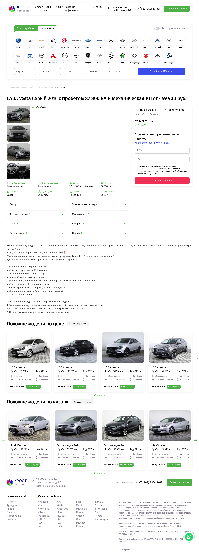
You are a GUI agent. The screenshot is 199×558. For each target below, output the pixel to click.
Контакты (97, 7)
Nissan (80, 512)
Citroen (42, 512)
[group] (81, 142)
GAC (59, 501)
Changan (43, 501)
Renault (99, 501)
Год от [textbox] (93, 71)
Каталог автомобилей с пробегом (29, 87)
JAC (59, 519)
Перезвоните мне (177, 8)
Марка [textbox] (19, 71)
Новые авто (47, 28)
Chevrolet (43, 508)
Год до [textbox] (117, 71)
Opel (78, 519)
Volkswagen (101, 519)
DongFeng (43, 515)
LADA (46, 87)
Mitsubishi (81, 508)
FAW (40, 522)
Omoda (80, 515)
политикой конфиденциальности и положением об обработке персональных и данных (159, 168)
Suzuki (98, 512)
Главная (10, 87)
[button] (196, 360)
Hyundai (61, 515)
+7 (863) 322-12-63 (148, 9)
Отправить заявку (162, 180)
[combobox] (25, 71)
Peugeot (80, 522)
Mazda (79, 505)
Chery (41, 505)
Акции (59, 7)
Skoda (98, 505)
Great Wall (62, 508)
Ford (40, 526)
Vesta (52, 87)
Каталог (38, 7)
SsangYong (101, 508)
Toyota (98, 515)
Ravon (79, 526)
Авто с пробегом (26, 28)
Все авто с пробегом (77, 324)
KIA (59, 522)
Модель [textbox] (44, 71)
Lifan (79, 501)
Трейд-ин (12, 505)
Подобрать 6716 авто (161, 71)
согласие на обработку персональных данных (165, 518)
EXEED (41, 519)
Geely (60, 505)
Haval (60, 512)
